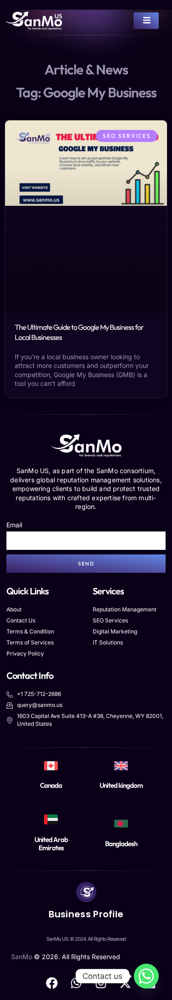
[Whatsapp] (146, 976)
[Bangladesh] (121, 824)
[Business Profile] (86, 892)
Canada (51, 785)
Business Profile (86, 914)
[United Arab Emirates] (51, 819)
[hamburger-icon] (146, 20)
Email (14, 525)
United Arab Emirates (51, 843)
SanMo (21, 956)
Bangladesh (121, 843)
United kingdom (121, 785)
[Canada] (51, 766)
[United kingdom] (121, 766)
